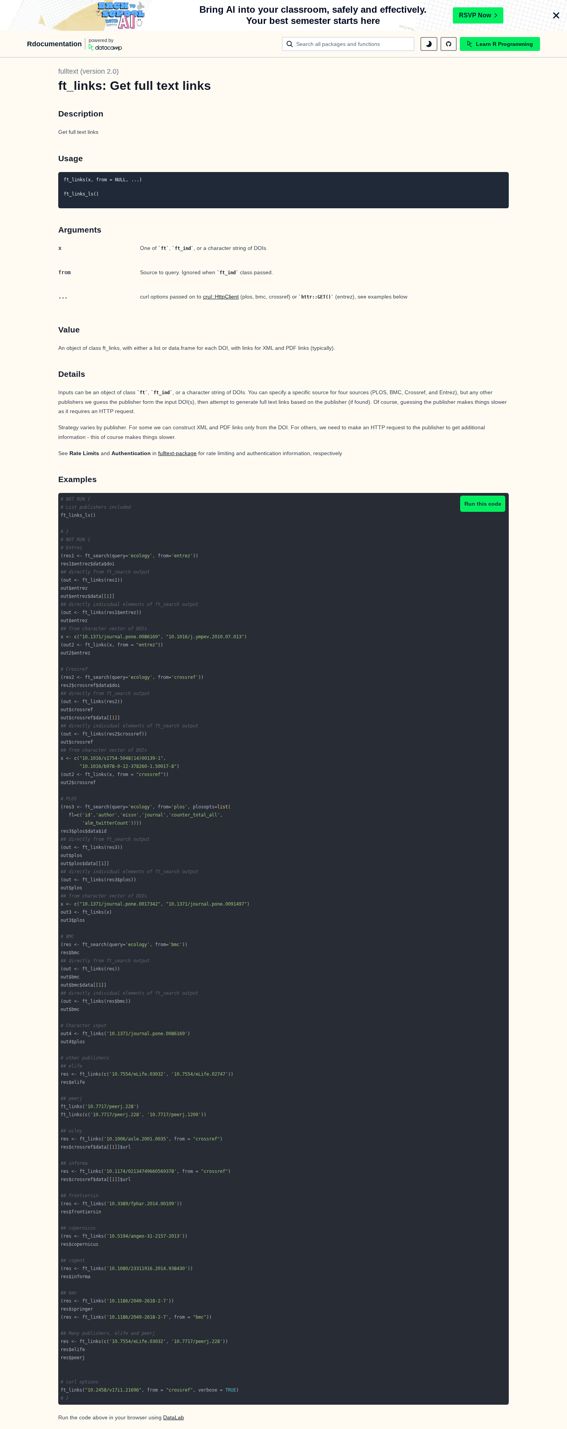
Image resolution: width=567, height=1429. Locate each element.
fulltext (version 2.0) (88, 71)
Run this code (482, 504)
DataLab (173, 1417)
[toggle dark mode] (428, 44)
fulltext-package (177, 453)
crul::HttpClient (221, 297)
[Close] (556, 15)
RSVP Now (475, 15)
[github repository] (448, 44)
